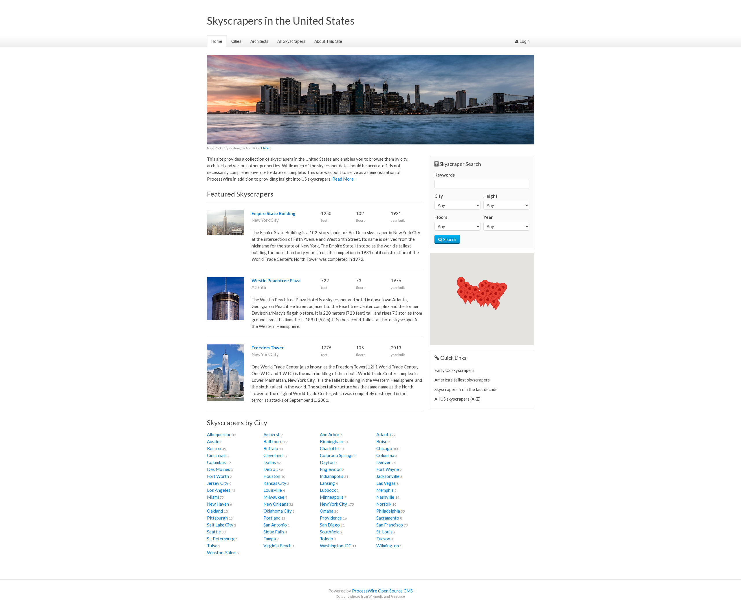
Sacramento (387, 517)
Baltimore (273, 441)
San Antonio (275, 524)
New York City (333, 504)
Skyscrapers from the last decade (466, 389)
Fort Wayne (387, 469)
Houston (271, 476)
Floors (440, 217)
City (438, 196)
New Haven (218, 504)
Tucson (383, 538)
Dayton (327, 462)
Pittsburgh (217, 517)
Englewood (331, 469)
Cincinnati (216, 455)
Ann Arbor (330, 434)
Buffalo (270, 448)
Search (449, 239)
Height (490, 196)
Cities (236, 41)
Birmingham (331, 441)
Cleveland (273, 455)
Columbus (216, 462)
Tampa (269, 538)
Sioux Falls (273, 531)
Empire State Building (274, 213)
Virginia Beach (277, 545)
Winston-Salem (221, 552)
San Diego (330, 524)
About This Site (328, 41)
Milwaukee (273, 497)
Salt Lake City (220, 524)
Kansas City (274, 483)
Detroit (270, 469)
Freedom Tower (268, 347)
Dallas (269, 462)
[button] (475, 291)
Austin (213, 441)
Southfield (330, 531)
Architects (259, 41)
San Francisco (389, 524)
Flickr (265, 148)
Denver (383, 462)
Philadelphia (388, 510)
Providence (331, 517)
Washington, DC (335, 545)
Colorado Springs (336, 455)
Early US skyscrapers (454, 370)
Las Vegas (386, 483)
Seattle (214, 531)
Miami (213, 497)
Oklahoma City (277, 510)
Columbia (385, 455)
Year (488, 217)
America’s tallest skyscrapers (462, 379)
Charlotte (329, 448)
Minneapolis (332, 497)
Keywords (444, 174)
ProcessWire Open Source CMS (382, 590)
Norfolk (383, 504)
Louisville (272, 490)
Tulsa (212, 545)
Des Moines (218, 469)
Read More (343, 178)
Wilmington (387, 545)
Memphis (385, 490)
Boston (214, 448)
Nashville (385, 497)
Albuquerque (219, 434)
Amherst (271, 434)
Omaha (326, 510)
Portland (271, 517)
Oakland (215, 510)
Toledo (326, 538)
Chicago (384, 448)
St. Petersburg (221, 538)
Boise (381, 441)
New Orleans (275, 504)
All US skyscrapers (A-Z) (457, 398)
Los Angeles (218, 490)
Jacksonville (387, 476)
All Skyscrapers (291, 41)
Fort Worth (218, 476)
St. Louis (384, 531)
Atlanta (383, 434)
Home (216, 41)
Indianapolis (331, 476)
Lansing (327, 483)
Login (524, 41)
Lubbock (328, 490)
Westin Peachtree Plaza (276, 280)
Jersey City (217, 483)
